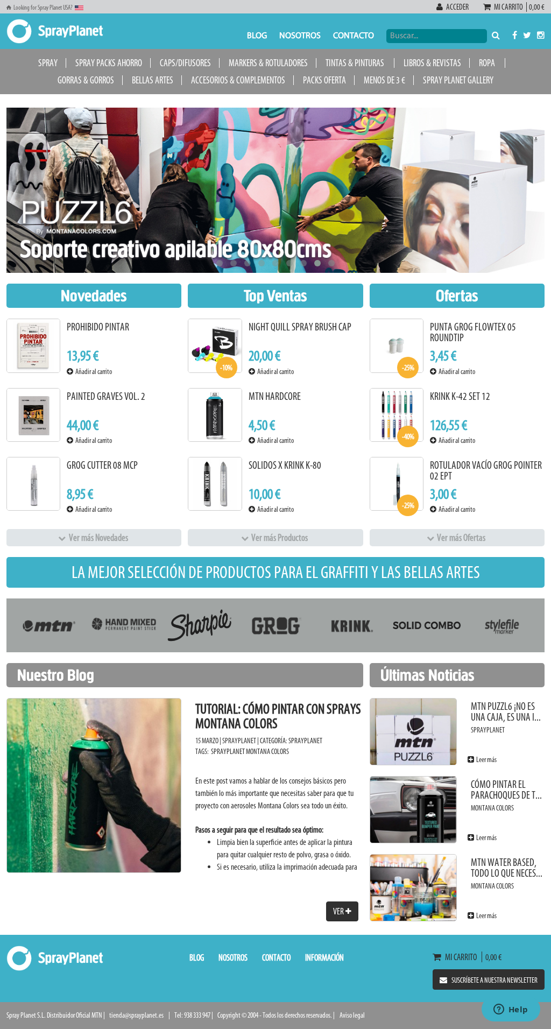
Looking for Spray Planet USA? (43, 7)
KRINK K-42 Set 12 (460, 396)
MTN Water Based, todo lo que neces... (506, 867)
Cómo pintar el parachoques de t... (506, 789)
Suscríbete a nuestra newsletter (494, 980)
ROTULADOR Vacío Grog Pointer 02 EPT (486, 470)
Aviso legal (352, 1015)
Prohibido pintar (98, 327)
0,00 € (536, 7)
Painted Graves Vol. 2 (106, 396)
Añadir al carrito (92, 371)
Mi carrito (509, 7)
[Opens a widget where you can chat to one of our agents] (510, 1010)
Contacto (353, 36)
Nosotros (300, 36)
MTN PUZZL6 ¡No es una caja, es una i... (506, 711)
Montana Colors (267, 751)
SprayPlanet (305, 740)
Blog (257, 36)
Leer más (485, 759)
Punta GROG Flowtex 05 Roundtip (473, 332)
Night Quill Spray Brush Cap (300, 327)
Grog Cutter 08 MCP (102, 465)
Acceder (457, 7)
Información (324, 957)
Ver (339, 911)
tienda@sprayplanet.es (136, 1015)
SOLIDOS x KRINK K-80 (285, 465)
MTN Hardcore (275, 396)
